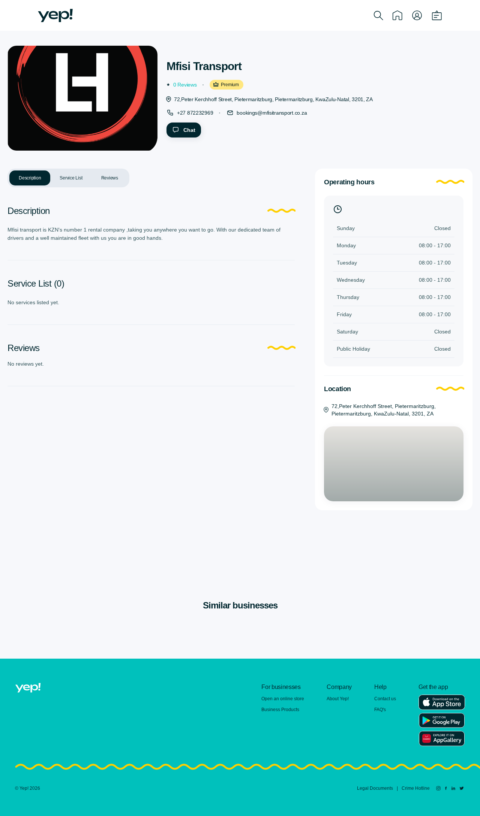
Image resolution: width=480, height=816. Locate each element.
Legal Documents (375, 788)
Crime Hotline (416, 788)
